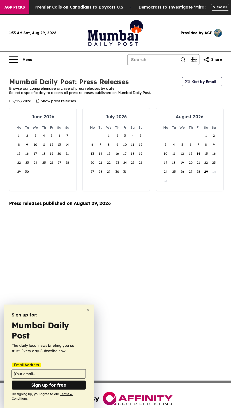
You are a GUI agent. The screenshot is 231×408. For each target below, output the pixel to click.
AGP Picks (15, 7)
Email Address (26, 365)
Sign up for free (48, 385)
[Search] (183, 59)
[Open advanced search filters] (193, 59)
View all (220, 7)
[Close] (88, 310)
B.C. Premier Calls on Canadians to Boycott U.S (74, 7)
